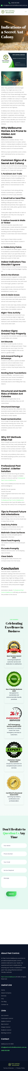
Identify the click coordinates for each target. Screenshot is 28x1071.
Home (3, 990)
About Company (6, 993)
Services (3, 996)
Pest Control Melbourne (8, 977)
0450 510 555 (15, 3)
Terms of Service (8, 1068)
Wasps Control (5, 1027)
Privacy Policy (20, 1068)
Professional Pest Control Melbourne (12, 500)
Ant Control (4, 1015)
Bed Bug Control (6, 1033)
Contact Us (4, 1004)
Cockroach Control (7, 1018)
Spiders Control (6, 1021)
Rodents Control (6, 1030)
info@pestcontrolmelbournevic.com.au (15, 5)
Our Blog (3, 1001)
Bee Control (4, 1024)
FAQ (2, 999)
